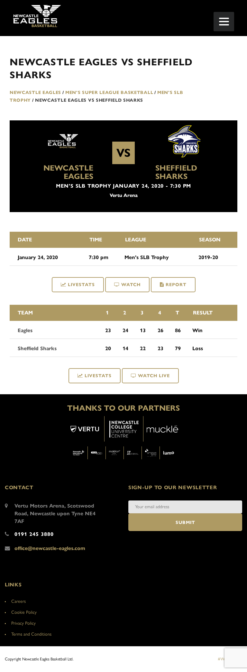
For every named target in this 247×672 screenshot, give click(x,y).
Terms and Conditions (31, 634)
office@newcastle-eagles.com (49, 548)
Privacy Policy (23, 623)
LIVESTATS (81, 284)
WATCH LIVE (154, 375)
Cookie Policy (24, 612)
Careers (18, 601)
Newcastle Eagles (68, 172)
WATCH (131, 284)
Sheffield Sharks (176, 172)
